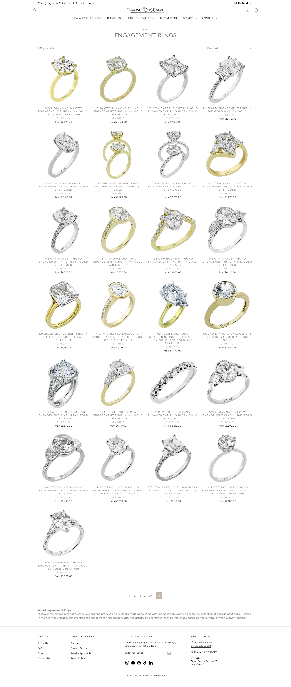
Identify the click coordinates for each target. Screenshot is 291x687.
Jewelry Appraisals (81, 653)
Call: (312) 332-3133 (51, 3)
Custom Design (169, 18)
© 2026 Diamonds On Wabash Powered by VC (145, 675)
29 (150, 595)
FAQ (40, 648)
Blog (40, 653)
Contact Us (44, 658)
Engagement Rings (87, 18)
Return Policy (78, 658)
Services (189, 18)
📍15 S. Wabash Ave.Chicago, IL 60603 (202, 644)
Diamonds (114, 18)
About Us (208, 18)
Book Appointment (81, 3)
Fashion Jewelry (140, 18)
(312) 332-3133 (209, 652)
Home (145, 29)
